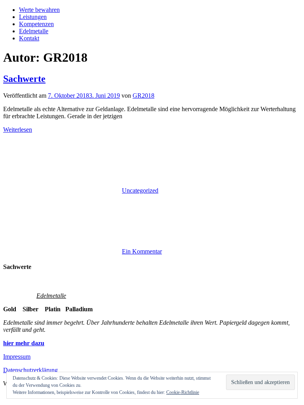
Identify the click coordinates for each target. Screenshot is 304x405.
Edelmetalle (33, 31)
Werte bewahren (39, 9)
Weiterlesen (17, 129)
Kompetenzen (36, 24)
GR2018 (143, 95)
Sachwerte (24, 79)
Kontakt (29, 38)
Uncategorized (140, 190)
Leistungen (33, 16)
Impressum (16, 356)
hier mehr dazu (23, 343)
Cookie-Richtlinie (182, 392)
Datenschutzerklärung (30, 370)
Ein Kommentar (142, 251)
